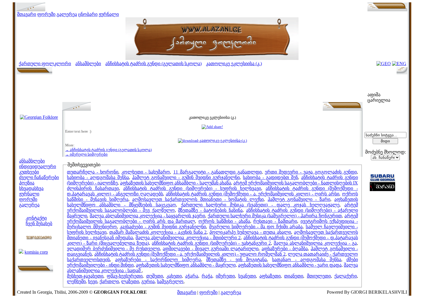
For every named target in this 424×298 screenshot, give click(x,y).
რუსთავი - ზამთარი (275, 221)
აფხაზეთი (270, 276)
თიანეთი (293, 276)
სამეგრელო (170, 281)
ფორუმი (46, 14)
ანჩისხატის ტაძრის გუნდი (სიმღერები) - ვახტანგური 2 (211, 243)
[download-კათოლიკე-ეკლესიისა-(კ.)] (212, 140)
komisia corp (36, 252)
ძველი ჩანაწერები (39, 177)
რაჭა (207, 276)
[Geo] (383, 63)
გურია (148, 281)
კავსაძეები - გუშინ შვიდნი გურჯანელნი (163, 226)
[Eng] (399, 63)
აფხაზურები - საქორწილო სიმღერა (158, 259)
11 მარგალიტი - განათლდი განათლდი (217, 171)
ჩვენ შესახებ (39, 223)
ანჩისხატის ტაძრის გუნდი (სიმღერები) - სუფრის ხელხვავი (192, 188)
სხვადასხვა (31, 188)
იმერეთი (225, 276)
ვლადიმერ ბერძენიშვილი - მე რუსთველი (113, 248)
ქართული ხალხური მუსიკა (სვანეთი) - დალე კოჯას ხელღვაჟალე (260, 204)
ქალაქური (345, 276)
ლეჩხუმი (76, 281)
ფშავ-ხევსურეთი (124, 276)
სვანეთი (247, 276)
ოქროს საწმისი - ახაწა (224, 221)
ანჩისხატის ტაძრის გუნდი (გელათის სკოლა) (153, 63)
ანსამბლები (88, 63)
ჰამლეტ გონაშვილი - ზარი (299, 199)
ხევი (92, 281)
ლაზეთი (130, 281)
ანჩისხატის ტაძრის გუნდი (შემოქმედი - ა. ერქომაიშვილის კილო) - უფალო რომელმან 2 (190, 254)
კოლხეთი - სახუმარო (145, 171)
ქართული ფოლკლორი (45, 63)
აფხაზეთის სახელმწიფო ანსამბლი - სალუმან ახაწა (175, 182)
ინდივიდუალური (37, 166)
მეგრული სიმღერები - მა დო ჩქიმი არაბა (256, 226)
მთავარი (26, 14)
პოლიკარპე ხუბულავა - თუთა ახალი (250, 232)
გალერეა (67, 14)
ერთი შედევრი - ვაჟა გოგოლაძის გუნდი (311, 171)
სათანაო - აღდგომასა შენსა (306, 259)
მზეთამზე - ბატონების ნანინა (210, 210)
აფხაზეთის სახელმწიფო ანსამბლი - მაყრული (186, 265)
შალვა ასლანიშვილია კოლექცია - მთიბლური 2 (188, 237)
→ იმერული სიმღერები (86, 154)
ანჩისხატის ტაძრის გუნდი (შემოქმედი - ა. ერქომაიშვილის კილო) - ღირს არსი (252, 193)
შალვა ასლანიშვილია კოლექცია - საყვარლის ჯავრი (147, 215)
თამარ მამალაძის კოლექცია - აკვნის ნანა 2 (158, 232)
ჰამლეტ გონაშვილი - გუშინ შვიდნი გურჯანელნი (186, 177)
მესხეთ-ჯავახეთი (85, 276)
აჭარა (191, 276)
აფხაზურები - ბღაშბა (285, 248)
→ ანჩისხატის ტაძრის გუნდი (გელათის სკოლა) (108, 150)
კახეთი (174, 276)
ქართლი (109, 281)
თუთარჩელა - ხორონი (92, 171)
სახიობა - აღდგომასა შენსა (98, 177)
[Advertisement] (212, 89)
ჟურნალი (109, 14)
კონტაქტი (36, 218)
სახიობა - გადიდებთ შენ (270, 177)
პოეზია (26, 182)
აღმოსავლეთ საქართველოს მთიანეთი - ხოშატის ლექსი (198, 199)
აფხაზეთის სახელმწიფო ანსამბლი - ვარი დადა (290, 265)
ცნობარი (87, 14)
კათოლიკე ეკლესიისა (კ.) (234, 63)
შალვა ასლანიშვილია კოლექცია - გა (315, 243)
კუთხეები (29, 171)
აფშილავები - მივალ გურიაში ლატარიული (210, 248)
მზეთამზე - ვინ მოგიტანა (236, 259)
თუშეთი (154, 276)
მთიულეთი (319, 276)
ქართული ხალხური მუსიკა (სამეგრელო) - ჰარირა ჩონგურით (275, 215)
